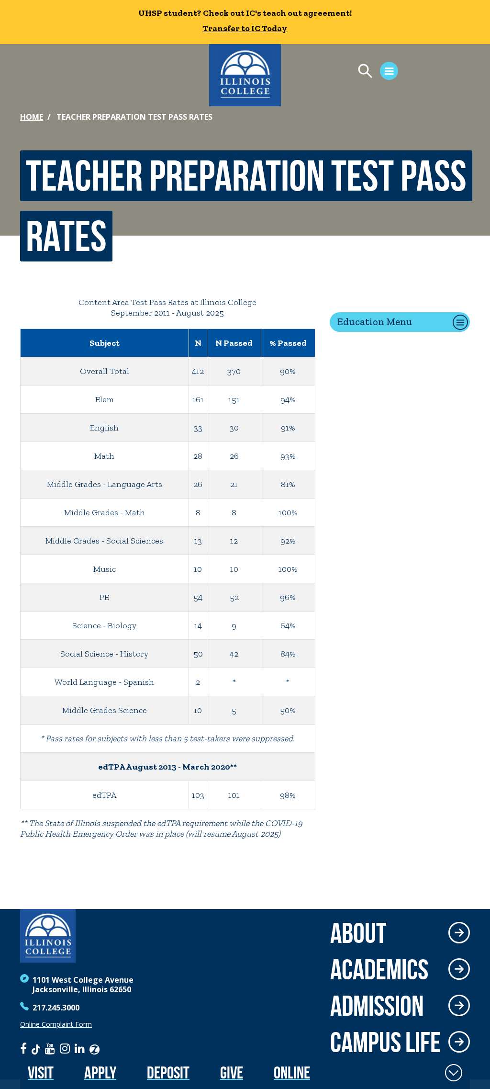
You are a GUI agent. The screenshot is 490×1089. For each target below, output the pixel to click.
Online (292, 1072)
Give (231, 1072)
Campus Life (385, 1042)
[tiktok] (36, 1048)
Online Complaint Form (56, 1024)
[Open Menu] (373, 72)
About (358, 933)
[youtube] (50, 1048)
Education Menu (374, 322)
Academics (379, 969)
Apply (100, 1072)
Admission (377, 1005)
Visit (41, 1072)
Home (31, 117)
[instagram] (65, 1048)
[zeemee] (94, 1048)
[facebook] (23, 1048)
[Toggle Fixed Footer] (453, 1072)
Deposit (168, 1072)
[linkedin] (80, 1048)
